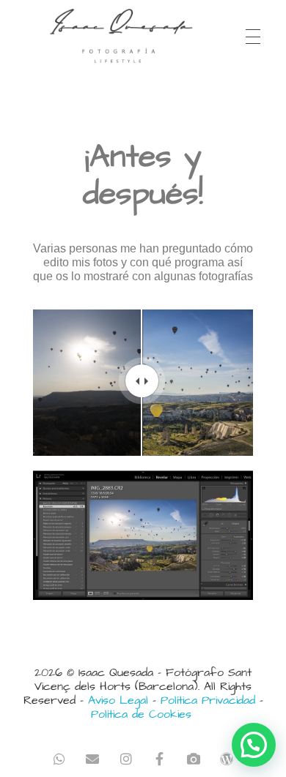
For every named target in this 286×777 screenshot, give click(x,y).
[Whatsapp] (59, 758)
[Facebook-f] (160, 758)
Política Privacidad (208, 700)
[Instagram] (126, 758)
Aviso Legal (118, 700)
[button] (254, 745)
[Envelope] (92, 758)
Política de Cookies (141, 714)
